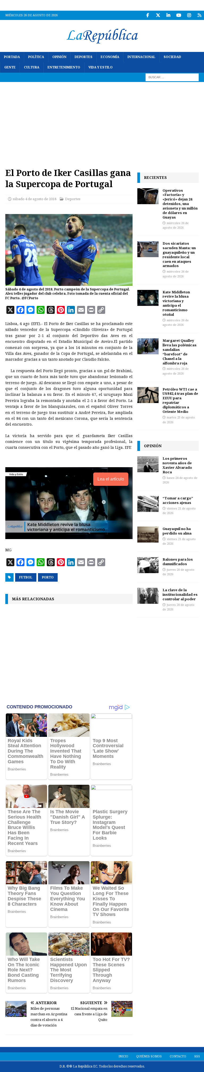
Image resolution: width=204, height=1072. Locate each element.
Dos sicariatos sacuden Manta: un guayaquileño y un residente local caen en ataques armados (179, 254)
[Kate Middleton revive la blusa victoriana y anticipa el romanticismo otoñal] (148, 298)
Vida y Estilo (100, 67)
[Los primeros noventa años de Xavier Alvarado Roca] (148, 464)
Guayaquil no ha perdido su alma (177, 531)
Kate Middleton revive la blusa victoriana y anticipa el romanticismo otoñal (176, 303)
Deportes (83, 57)
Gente (10, 67)
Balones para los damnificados (178, 561)
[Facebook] (147, 15)
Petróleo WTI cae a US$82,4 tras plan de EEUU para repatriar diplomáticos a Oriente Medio (180, 400)
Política (36, 57)
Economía (110, 57)
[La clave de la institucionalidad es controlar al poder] (148, 596)
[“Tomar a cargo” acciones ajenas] (148, 504)
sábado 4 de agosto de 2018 (34, 199)
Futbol (25, 577)
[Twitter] (158, 15)
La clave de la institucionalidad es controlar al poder (180, 594)
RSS (197, 1056)
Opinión (59, 57)
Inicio (123, 1056)
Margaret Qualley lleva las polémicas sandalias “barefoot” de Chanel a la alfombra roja (180, 351)
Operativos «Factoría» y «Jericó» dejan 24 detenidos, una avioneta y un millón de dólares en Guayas (180, 204)
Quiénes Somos (149, 1056)
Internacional (141, 57)
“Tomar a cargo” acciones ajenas (178, 500)
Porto (48, 577)
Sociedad (172, 57)
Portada (12, 57)
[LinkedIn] (168, 15)
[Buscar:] (172, 77)
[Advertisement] (102, 122)
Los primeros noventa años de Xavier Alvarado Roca (177, 465)
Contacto (178, 1056)
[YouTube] (178, 15)
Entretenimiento (64, 67)
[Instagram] (189, 15)
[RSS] (199, 15)
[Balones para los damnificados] (148, 565)
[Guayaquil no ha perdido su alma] (148, 535)
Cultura (31, 67)
